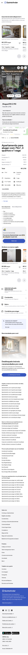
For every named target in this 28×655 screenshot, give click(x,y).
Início (3, 137)
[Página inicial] (11, 2)
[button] (14, 290)
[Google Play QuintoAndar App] (6, 633)
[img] (11, 31)
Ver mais (5, 201)
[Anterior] (19, 56)
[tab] (6, 206)
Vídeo (19, 95)
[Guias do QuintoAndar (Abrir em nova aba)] (9, 610)
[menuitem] (4, 138)
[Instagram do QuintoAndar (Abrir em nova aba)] (6, 610)
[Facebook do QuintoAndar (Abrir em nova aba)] (3, 610)
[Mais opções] (25, 67)
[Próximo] (24, 56)
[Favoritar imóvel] (22, 67)
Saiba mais (14, 240)
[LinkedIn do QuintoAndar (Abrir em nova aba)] (12, 610)
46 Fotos (11, 95)
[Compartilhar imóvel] (18, 67)
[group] (11, 38)
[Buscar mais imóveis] (2, 67)
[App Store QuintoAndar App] (15, 633)
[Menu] (2, 2)
